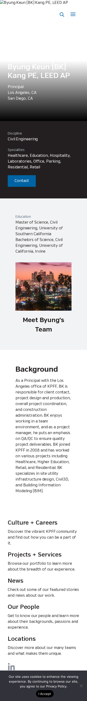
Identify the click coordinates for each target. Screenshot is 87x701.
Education (23, 217)
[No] (81, 685)
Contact (21, 181)
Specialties (16, 150)
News (15, 581)
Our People (23, 607)
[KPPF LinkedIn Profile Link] (11, 666)
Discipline (15, 133)
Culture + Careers (33, 523)
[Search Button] (62, 14)
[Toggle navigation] (73, 14)
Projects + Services (35, 555)
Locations (22, 639)
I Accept (44, 694)
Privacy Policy (56, 686)
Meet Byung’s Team (43, 325)
